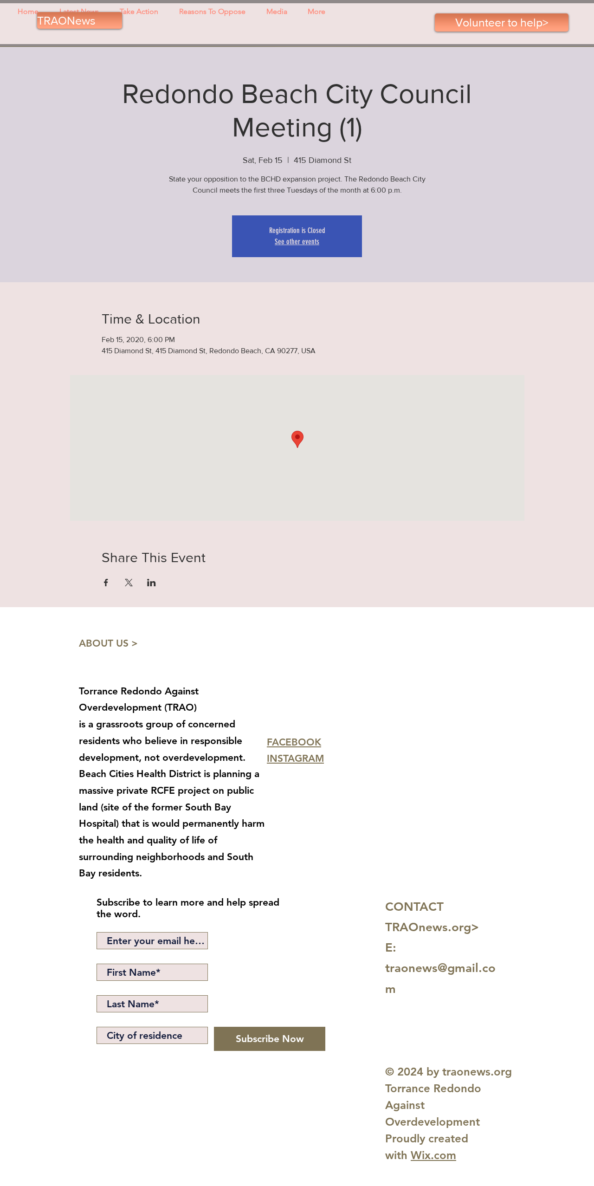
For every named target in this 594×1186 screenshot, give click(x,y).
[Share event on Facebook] (106, 582)
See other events (297, 241)
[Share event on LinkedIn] (151, 582)
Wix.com (433, 1155)
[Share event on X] (128, 582)
